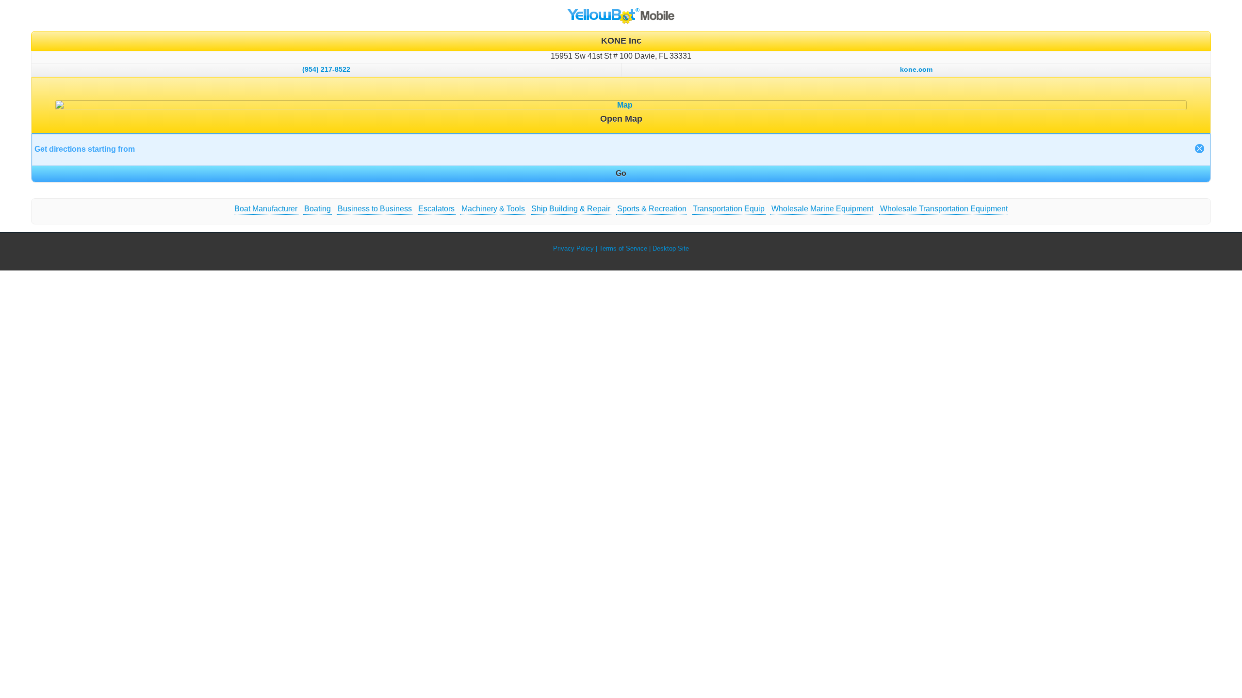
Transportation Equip (729, 209)
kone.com (916, 69)
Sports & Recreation (651, 209)
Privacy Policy (573, 248)
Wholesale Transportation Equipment (944, 209)
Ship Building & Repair (570, 209)
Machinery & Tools (493, 209)
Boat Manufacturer (265, 209)
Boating (317, 209)
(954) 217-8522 (326, 69)
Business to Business (375, 209)
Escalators (436, 209)
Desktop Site (671, 248)
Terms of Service (623, 248)
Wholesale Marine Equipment (822, 209)
